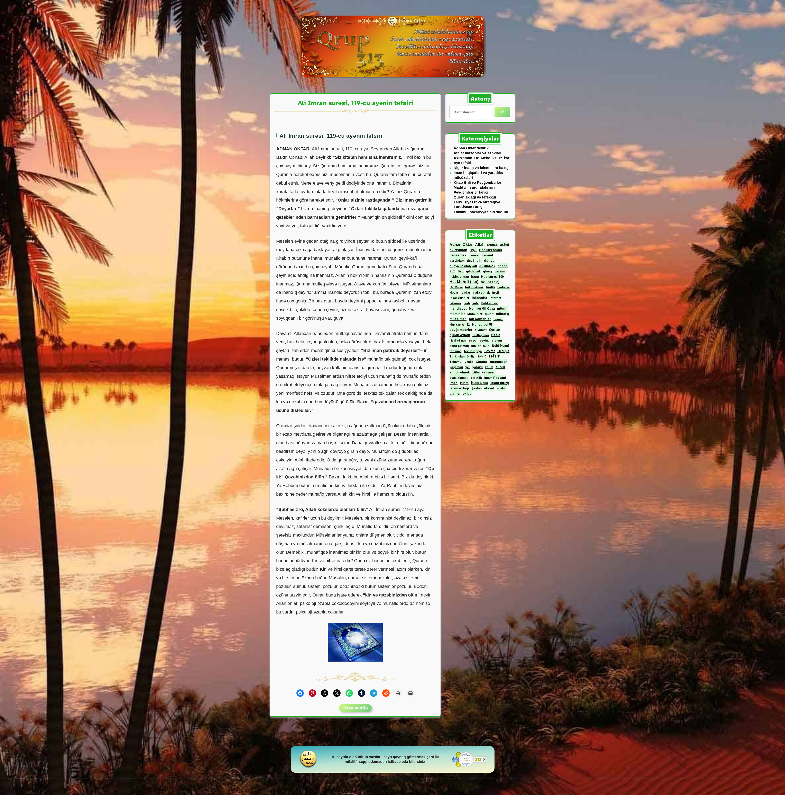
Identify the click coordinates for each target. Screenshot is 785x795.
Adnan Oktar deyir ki (472, 148)
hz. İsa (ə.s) (490, 282)
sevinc (485, 340)
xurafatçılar (498, 361)
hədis (490, 287)
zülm (476, 372)
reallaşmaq (480, 335)
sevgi (473, 340)
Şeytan (476, 388)
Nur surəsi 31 (460, 324)
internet (495, 298)
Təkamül (456, 361)
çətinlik (476, 377)
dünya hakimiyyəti (463, 266)
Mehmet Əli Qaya (482, 308)
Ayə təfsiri (462, 163)
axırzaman (458, 250)
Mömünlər (475, 314)
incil (495, 292)
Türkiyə (503, 351)
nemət (498, 319)
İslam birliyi (499, 383)
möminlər (457, 314)
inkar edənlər (460, 298)
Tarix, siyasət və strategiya (477, 202)
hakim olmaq (459, 276)
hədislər (503, 287)
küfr (475, 303)
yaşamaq (456, 367)
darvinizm (457, 260)
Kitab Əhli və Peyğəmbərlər (477, 182)
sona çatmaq (459, 345)
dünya (489, 260)
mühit (489, 314)
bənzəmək (458, 255)
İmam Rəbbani (495, 377)
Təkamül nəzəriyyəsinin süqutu (481, 212)
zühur (501, 367)
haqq (475, 276)
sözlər (476, 345)
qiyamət (481, 330)
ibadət (465, 292)
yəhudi (477, 367)
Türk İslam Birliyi (462, 356)
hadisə (500, 271)
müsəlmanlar (480, 319)
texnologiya (473, 351)
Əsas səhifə (355, 708)
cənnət (487, 255)
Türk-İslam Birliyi (468, 207)
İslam (464, 383)
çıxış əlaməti (459, 377)
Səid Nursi (500, 345)
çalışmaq (489, 372)
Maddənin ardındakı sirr (474, 187)
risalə (495, 335)
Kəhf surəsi (489, 303)
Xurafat (481, 361)
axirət (504, 244)
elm (452, 271)
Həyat (454, 292)
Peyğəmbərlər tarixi (471, 192)
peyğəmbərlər (461, 330)
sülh (486, 345)
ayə (473, 249)
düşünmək (487, 266)
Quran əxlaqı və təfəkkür (475, 197)
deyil (470, 260)
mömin (502, 308)
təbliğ (482, 356)
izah (467, 303)
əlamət (455, 393)
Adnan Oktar (461, 244)
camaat (474, 255)
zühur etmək (460, 372)
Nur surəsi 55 (482, 324)
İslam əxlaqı (459, 388)
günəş (487, 271)
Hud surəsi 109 (492, 276)
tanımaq (456, 351)
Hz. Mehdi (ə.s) (464, 282)
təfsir (494, 356)
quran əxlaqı (460, 335)
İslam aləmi (479, 383)
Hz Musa (456, 287)
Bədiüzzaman (490, 250)
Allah (480, 244)
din (479, 260)
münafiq (502, 314)
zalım (489, 367)
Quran (494, 330)
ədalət (501, 388)
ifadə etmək (481, 292)
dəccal (503, 266)
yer (467, 367)
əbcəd (489, 388)
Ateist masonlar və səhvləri (477, 153)
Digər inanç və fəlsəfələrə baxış (481, 168)
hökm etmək (474, 287)
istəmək (455, 303)
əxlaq (467, 393)
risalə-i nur (458, 340)
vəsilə (469, 361)
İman (454, 383)
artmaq (492, 244)
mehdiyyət (458, 308)
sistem (497, 340)
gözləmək (473, 271)
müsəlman (458, 319)
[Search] (502, 112)
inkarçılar (479, 298)
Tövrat (489, 351)
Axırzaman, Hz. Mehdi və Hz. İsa (481, 158)
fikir (461, 271)
